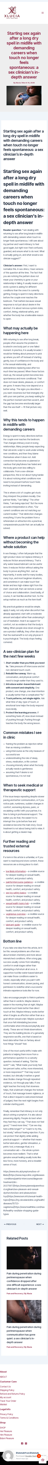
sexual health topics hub (17, 903)
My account (5, 1397)
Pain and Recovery (15, 1293)
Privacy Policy (6, 1414)
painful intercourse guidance (19, 882)
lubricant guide (13, 924)
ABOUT (3, 1377)
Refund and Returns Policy (12, 1394)
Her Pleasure (6, 1431)
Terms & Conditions (9, 1418)
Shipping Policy (7, 1390)
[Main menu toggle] (42, 13)
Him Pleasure (6, 1435)
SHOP (3, 1427)
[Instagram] (26, 1443)
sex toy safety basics (16, 893)
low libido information (16, 871)
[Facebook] (22, 1443)
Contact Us (5, 1386)
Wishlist (3, 1404)
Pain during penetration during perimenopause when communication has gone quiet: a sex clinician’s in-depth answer (24, 1335)
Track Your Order (8, 1401)
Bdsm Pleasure (7, 1438)
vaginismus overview (16, 914)
